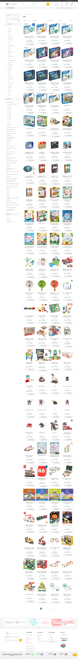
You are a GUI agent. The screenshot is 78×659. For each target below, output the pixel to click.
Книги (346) (8, 135)
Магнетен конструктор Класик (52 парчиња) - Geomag (54, 37)
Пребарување (29, 639)
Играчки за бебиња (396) (12, 104)
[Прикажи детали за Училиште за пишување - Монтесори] (55, 192)
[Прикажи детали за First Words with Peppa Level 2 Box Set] (29, 495)
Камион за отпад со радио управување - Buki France (29, 572)
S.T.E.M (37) (8, 142)
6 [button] (39, 627)
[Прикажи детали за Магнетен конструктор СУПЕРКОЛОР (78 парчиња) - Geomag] (55, 98)
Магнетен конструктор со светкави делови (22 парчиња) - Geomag (42, 61)
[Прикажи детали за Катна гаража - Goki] (29, 587)
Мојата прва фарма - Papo (29, 433)
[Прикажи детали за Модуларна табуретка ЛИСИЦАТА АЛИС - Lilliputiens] (42, 471)
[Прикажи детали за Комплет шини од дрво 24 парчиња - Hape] (29, 331)
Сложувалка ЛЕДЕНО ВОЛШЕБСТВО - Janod (29, 153)
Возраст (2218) (9, 102)
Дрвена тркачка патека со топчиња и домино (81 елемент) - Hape (67, 572)
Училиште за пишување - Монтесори (54, 200)
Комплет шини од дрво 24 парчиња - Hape (29, 339)
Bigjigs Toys (10, 62)
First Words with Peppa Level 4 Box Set (54, 503)
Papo (9, 41)
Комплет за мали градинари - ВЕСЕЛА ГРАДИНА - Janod (29, 270)
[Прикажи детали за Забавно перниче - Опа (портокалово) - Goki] (55, 286)
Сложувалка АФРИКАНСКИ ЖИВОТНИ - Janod (42, 153)
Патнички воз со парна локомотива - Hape (41, 525)
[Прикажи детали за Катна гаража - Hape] (29, 471)
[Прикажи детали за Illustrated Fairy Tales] (42, 448)
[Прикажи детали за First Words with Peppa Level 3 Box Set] (42, 495)
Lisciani (9, 48)
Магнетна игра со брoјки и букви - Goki (67, 479)
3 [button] (36, 627)
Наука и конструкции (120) (11, 160)
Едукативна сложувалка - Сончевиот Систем (54, 153)
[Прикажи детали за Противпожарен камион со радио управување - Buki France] (42, 564)
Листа (72, 20)
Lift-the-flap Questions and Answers (67, 200)
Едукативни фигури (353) (11, 207)
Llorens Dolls (10, 39)
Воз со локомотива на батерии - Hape (29, 316)
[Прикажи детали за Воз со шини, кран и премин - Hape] (29, 448)
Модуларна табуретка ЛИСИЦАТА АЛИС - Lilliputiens (42, 479)
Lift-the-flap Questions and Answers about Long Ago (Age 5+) (42, 247)
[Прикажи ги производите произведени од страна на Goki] (57, 622)
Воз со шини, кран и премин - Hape (29, 456)
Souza (9, 43)
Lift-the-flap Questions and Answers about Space (54, 526)
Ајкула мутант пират (29, 409)
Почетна (24, 14)
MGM (9, 54)
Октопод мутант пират (42, 409)
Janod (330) (8, 164)
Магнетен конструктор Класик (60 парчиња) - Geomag (67, 37)
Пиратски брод (42, 386)
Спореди (50, 634)
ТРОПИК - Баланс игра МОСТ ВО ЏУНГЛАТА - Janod (41, 595)
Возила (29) (8, 200)
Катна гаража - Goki (29, 594)
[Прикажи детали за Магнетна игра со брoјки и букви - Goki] (67, 471)
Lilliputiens (10, 37)
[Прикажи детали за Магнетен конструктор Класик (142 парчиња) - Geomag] (29, 29)
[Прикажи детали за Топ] (55, 402)
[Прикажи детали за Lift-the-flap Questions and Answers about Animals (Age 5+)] (29, 216)
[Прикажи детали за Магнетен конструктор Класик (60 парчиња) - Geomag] (67, 29)
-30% (46, 466)
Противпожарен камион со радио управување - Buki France (42, 572)
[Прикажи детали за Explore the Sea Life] (29, 121)
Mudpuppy (10, 87)
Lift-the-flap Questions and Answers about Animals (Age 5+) (29, 224)
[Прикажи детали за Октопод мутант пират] (42, 402)
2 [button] (35, 627)
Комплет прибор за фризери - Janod (67, 595)
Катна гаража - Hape (29, 478)
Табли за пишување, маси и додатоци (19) (11, 158)
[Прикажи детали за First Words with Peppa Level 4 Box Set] (55, 495)
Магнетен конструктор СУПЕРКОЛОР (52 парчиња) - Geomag (42, 106)
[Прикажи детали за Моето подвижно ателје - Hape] (67, 286)
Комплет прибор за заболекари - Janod (55, 595)
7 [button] (40, 627)
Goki (9, 72)
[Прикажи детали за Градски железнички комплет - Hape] (29, 518)
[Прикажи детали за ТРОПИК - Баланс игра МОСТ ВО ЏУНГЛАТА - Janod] (42, 587)
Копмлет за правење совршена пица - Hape (42, 339)
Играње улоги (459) (10, 146)
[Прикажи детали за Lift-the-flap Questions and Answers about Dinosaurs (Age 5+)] (55, 216)
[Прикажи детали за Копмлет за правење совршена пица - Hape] (42, 331)
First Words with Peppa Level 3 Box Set (42, 503)
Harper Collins (10, 78)
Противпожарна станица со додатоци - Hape (67, 433)
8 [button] (41, 627)
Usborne (9, 50)
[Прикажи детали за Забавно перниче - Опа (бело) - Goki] (29, 286)
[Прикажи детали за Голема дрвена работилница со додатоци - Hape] (29, 355)
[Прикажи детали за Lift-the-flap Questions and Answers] (67, 192)
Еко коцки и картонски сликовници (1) (10, 138)
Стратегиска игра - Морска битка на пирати (54, 129)
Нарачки (39, 637)
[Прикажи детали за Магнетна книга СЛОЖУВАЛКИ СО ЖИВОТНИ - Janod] (29, 192)
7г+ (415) (9, 121)
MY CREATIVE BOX (11, 60)
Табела (70, 20)
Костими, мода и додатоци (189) (12, 183)
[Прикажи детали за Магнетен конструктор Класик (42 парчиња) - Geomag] (42, 29)
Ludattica (9, 89)
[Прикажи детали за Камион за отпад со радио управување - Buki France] (29, 564)
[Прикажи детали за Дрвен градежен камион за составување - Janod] (29, 540)
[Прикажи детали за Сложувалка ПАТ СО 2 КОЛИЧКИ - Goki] (55, 471)
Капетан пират (67, 409)
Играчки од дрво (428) (10, 202)
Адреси (38, 639)
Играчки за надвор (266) (11, 162)
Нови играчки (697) (10, 153)
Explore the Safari (67, 105)
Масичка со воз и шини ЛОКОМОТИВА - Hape (67, 270)
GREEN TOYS (10, 64)
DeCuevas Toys (11, 82)
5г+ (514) (9, 115)
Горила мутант (42, 432)
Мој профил (39, 634)
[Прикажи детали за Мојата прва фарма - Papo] (29, 425)
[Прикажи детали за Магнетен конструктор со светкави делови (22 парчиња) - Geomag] (42, 53)
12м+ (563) (9, 106)
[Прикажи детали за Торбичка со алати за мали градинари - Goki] (55, 262)
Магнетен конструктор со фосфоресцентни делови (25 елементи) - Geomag (29, 84)
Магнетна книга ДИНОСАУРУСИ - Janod (42, 177)
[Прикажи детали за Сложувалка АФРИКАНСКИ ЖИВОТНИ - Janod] (42, 145)
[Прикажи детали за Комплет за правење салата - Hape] (55, 308)
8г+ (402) (9, 117)
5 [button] (38, 627)
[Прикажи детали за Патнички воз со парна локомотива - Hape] (42, 518)
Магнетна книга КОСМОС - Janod (54, 177)
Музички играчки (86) (10, 129)
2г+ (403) (9, 110)
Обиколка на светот (42, 128)
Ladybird (9, 74)
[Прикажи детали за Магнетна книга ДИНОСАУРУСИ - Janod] (42, 169)
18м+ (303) (9, 108)
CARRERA (10, 66)
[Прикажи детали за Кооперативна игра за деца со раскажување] (67, 121)
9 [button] (42, 627)
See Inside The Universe (67, 524)
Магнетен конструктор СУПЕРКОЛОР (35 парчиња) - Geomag (67, 83)
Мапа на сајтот (29, 634)
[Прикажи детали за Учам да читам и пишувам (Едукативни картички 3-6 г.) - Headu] (42, 192)
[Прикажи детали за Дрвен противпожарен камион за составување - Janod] (42, 540)
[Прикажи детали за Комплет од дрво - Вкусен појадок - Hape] (67, 308)
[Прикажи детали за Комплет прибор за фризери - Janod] (67, 587)
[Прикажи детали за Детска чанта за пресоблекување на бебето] (42, 262)
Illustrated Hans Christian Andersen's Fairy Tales (54, 456)
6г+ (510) (9, 119)
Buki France (10, 68)
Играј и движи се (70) (10, 131)
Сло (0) (7, 190)
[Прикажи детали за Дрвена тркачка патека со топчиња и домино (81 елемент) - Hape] (67, 564)
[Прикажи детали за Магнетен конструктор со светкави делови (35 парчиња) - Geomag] (55, 53)
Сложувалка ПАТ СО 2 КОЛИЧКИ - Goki (54, 479)
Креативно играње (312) (11, 133)
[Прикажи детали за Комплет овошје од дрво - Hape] (42, 308)
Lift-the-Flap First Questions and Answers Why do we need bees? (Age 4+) (67, 248)
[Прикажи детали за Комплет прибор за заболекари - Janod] (55, 587)
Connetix (9, 35)
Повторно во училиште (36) (11, 174)
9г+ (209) (9, 123)
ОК (74, 654)
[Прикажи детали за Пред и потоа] (42, 216)
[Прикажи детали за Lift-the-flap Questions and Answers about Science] (67, 216)
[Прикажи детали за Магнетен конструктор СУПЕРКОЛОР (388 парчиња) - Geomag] (29, 98)
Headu (9, 93)
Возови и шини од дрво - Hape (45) (12, 172)
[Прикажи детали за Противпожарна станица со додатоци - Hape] (67, 425)
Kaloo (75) (8, 149)
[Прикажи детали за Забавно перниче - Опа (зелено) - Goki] (42, 286)
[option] (10, 622)
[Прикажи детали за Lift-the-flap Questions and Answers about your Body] (29, 239)
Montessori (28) (9, 140)
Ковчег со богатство (67, 386)
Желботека (51, 639)
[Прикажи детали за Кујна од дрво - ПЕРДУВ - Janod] (67, 331)
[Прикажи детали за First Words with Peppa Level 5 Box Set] (67, 495)
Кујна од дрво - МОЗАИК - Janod (42, 363)
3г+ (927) (9, 112)
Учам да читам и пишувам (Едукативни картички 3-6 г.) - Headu (42, 200)
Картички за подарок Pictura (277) (12, 188)
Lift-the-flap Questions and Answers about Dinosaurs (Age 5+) (54, 224)
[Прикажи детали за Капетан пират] (67, 402)
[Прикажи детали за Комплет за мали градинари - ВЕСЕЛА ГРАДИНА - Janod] (29, 262)
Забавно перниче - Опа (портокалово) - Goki (54, 293)
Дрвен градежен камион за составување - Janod (29, 548)
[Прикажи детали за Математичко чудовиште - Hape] (55, 355)
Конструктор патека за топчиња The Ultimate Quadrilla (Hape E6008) (67, 456)
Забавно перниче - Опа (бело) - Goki (29, 293)
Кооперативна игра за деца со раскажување (67, 129)
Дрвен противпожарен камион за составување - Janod (42, 548)
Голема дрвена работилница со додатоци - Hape (29, 363)
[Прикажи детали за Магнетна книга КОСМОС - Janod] (55, 169)
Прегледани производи (42, 641)
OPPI (9, 80)
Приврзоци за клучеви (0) (11, 148)
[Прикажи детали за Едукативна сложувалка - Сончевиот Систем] (55, 145)
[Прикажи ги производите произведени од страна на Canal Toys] (21, 622)
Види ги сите (9, 221)
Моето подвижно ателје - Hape (67, 293)
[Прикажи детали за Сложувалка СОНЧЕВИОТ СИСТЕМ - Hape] (29, 169)
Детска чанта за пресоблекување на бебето (42, 270)
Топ (54, 409)
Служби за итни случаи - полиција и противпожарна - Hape (54, 339)
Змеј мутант (54, 432)
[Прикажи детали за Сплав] (55, 379)
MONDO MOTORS (11, 45)
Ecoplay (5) (8, 166)
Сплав (54, 386)
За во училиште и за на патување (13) (10, 169)
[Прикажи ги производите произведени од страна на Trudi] (45, 622)
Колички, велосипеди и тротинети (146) (11, 210)
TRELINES (10, 85)
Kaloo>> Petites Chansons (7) (12, 185)
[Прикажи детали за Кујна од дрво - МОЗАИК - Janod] (42, 355)
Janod (9, 27)
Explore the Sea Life (29, 128)
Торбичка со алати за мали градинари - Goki (54, 270)
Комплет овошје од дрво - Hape (42, 316)
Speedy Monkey (11, 56)
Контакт (27, 637)
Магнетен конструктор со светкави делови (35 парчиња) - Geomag (54, 61)
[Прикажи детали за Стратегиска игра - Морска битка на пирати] (55, 121)
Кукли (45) (8, 176)
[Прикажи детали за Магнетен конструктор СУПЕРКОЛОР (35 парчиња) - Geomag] (67, 75)
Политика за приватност (31, 648)
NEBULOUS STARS (11, 52)
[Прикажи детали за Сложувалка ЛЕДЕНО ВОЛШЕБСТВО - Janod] (29, 145)
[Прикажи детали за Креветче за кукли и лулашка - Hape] (67, 355)
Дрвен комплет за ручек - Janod (54, 548)
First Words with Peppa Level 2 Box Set (29, 503)
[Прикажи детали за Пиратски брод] (42, 379)
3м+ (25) (9, 125)
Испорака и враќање (30, 646)
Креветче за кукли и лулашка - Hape (67, 363)
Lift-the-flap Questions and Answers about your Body (29, 247)
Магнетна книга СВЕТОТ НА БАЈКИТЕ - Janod (67, 177)
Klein (9, 33)
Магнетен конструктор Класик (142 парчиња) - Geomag (29, 37)
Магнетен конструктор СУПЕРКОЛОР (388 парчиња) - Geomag (29, 106)
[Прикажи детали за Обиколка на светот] (42, 121)
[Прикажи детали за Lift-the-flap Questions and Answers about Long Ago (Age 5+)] (42, 239)
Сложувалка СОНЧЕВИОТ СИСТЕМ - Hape (29, 177)
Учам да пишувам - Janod (29, 387)
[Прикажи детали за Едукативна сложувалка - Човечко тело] (67, 145)
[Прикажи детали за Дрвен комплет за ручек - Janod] (55, 540)
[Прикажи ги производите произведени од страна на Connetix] (9, 622)
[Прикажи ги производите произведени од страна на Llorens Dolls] (33, 622)
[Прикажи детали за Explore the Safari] (67, 98)
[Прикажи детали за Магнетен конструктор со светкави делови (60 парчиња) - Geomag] (67, 53)
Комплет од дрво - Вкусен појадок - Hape (67, 316)
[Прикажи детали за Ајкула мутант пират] (29, 402)
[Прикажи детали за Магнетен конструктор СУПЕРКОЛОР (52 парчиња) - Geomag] (42, 98)
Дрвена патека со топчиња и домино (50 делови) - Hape (54, 572)
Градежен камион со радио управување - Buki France (67, 548)
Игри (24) (8, 144)
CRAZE (9, 91)
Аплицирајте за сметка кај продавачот (53, 642)
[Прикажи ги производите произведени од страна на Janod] (68, 622)
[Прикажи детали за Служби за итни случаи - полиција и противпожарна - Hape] (55, 331)
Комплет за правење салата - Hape (54, 316)
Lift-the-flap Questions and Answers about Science (67, 224)
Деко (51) (8, 155)
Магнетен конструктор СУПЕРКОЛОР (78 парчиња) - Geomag (54, 106)
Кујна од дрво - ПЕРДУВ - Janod (67, 339)
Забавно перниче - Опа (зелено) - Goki (41, 293)
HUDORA (9, 31)
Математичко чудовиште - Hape (54, 363)
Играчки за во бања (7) (11, 151)
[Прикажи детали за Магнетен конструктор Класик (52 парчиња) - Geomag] (55, 29)
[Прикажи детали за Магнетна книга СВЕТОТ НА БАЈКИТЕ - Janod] (67, 169)
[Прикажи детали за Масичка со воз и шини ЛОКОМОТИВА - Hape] (67, 262)
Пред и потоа (42, 223)
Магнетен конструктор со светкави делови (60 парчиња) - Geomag (67, 61)
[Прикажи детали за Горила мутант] (42, 425)
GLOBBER (10, 29)
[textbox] (38, 4)
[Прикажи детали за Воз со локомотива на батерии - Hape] (29, 308)
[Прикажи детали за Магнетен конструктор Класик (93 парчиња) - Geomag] (29, 53)
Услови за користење (30, 650)
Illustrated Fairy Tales (42, 455)
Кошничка (51, 637)
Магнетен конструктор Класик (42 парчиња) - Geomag (42, 37)
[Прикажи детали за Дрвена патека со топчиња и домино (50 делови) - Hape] (55, 564)
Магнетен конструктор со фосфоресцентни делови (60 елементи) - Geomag (54, 84)
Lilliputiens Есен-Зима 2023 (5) (12, 178)
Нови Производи (29, 643)
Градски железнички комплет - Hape (29, 525)
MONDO (9, 70)
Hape (9, 58)
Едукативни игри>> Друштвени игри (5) (12, 198)
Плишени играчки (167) (10, 127)
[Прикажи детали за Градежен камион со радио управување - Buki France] (67, 540)
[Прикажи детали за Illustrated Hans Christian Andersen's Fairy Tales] (55, 448)
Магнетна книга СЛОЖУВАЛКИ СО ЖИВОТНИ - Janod (29, 200)
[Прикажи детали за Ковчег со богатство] (67, 379)
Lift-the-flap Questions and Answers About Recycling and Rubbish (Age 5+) (54, 248)
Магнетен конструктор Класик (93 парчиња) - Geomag (29, 61)
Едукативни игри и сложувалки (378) (12, 205)
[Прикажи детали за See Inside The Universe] (67, 518)
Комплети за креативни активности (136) (11, 181)
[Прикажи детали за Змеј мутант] (55, 425)
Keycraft (9, 95)
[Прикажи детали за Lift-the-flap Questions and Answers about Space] (55, 518)
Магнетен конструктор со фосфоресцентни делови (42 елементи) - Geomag (41, 84)
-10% (33, 24)
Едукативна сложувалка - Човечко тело (67, 153)
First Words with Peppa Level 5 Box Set (67, 503)
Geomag (9, 76)
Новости (27, 641)
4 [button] (37, 627)
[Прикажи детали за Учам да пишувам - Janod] (29, 379)
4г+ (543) (9, 113)
